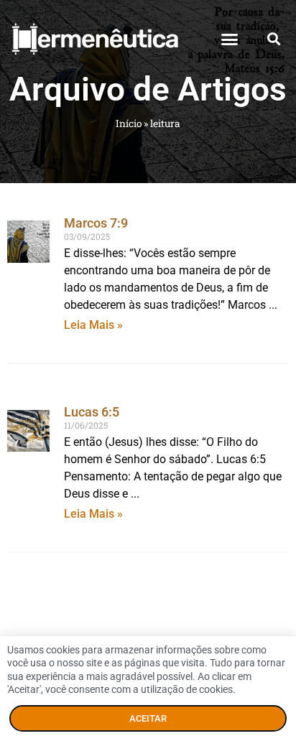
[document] (148, 370)
